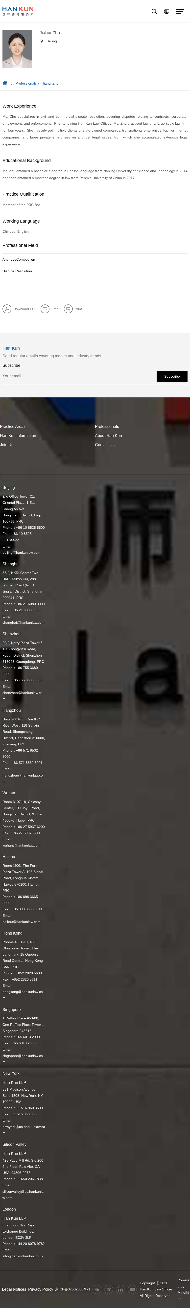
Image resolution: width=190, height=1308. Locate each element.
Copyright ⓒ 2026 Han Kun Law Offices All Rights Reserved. (156, 1289)
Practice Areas (12, 426)
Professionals (26, 83)
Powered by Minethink (184, 1289)
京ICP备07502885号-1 (72, 1289)
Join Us (6, 445)
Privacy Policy (40, 1289)
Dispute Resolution (17, 271)
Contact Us (105, 445)
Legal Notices (14, 1289)
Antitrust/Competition (18, 259)
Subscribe (172, 376)
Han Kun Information (18, 436)
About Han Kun (108, 436)
